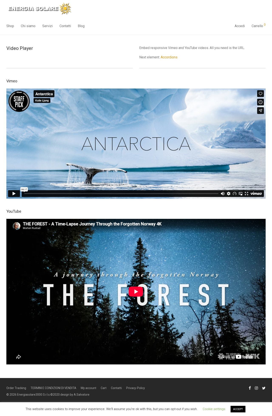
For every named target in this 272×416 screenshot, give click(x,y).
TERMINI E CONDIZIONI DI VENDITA (53, 388)
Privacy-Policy (135, 388)
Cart (103, 388)
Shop (10, 26)
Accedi (240, 26)
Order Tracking (16, 388)
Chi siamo (28, 26)
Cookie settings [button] (214, 409)
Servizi (47, 26)
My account (88, 388)
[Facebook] (250, 387)
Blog (81, 26)
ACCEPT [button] (238, 409)
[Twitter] (264, 387)
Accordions (169, 57)
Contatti (65, 26)
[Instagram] (256, 387)
